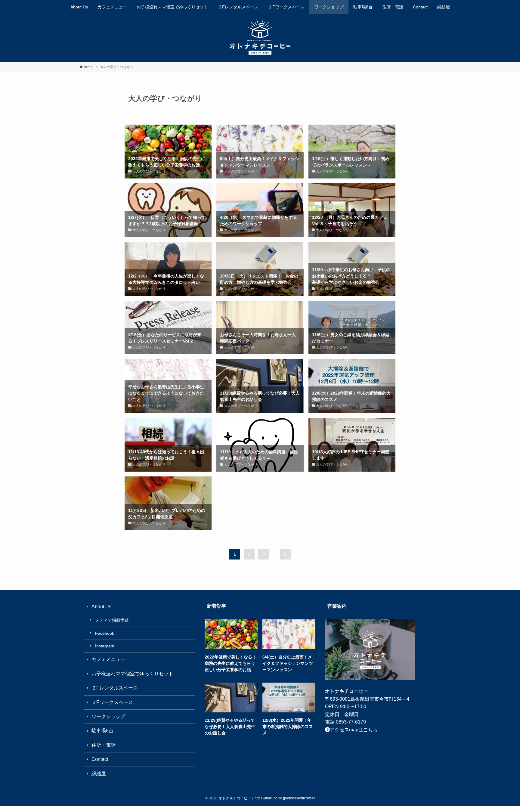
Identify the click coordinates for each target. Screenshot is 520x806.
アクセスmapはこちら (354, 729)
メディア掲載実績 (112, 620)
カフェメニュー (108, 659)
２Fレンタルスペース (114, 687)
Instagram (104, 645)
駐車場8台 (102, 730)
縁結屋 (98, 773)
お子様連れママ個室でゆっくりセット (132, 673)
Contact (99, 759)
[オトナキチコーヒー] (260, 37)
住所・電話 (103, 745)
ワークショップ (108, 716)
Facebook (104, 633)
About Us (101, 606)
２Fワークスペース (112, 702)
